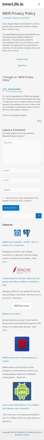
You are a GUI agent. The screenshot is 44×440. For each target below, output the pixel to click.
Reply (39, 121)
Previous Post (22, 59)
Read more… (18, 298)
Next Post (22, 65)
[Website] (22, 190)
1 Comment (6, 18)
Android (16, 18)
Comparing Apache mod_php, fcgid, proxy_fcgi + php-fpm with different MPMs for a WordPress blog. (21, 281)
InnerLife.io (12, 4)
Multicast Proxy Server (11, 314)
